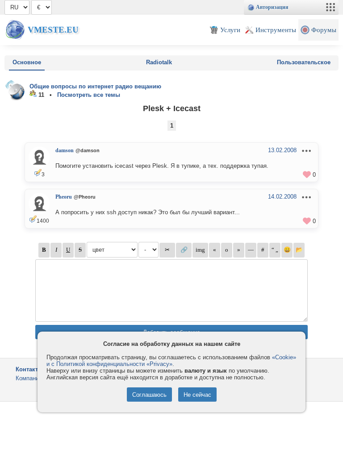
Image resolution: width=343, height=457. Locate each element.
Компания (29, 378)
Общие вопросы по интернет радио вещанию (95, 86)
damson (64, 150)
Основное (27, 62)
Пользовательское (303, 62)
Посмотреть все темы (88, 94)
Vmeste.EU (53, 29)
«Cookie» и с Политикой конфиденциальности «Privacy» (171, 360)
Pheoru (63, 197)
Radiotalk (159, 62)
